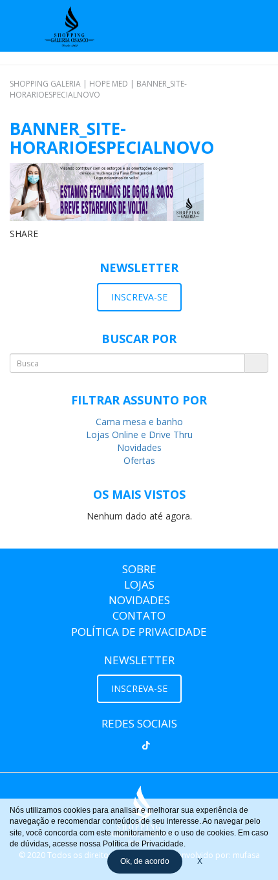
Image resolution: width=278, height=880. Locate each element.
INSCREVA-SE (139, 297)
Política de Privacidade (139, 631)
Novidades (139, 447)
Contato (139, 615)
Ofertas (139, 460)
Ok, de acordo (144, 861)
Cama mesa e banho (139, 421)
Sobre (139, 568)
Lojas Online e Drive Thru (139, 434)
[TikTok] (146, 746)
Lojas (139, 584)
